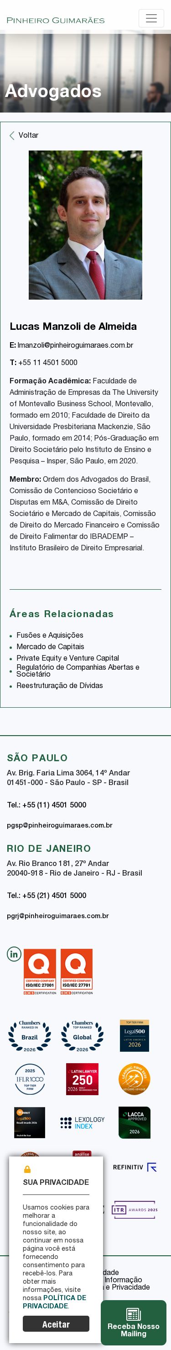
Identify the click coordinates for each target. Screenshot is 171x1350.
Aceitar (56, 1325)
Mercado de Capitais (50, 647)
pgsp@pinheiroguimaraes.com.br (59, 826)
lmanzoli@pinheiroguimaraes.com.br (71, 346)
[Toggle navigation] (151, 18)
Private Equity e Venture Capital (67, 659)
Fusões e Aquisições (49, 636)
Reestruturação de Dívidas (59, 686)
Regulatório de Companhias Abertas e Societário (78, 672)
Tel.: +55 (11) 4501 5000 (46, 806)
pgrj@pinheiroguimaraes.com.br (58, 917)
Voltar (28, 136)
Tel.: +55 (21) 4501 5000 (46, 896)
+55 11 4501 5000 (44, 363)
